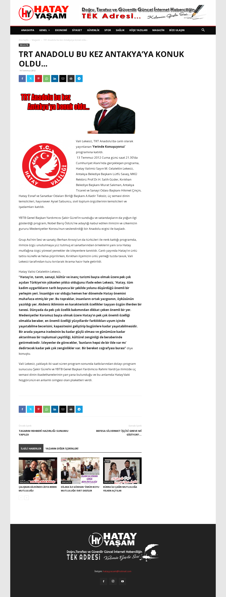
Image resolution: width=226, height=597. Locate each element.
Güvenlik (93, 30)
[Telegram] (79, 78)
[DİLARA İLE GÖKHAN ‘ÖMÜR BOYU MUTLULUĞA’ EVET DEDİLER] (80, 470)
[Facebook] (22, 78)
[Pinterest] (38, 78)
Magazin (158, 30)
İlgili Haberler (31, 448)
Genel (43, 30)
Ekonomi (61, 30)
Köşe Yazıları (138, 30)
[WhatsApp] (46, 78)
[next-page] (26, 498)
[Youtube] (122, 581)
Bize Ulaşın (177, 30)
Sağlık (120, 30)
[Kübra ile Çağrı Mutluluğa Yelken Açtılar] (122, 470)
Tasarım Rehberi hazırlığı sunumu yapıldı (43, 432)
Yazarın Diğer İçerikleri (62, 448)
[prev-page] (21, 498)
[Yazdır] (71, 78)
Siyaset (77, 30)
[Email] (62, 78)
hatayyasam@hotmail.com (117, 571)
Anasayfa (27, 30)
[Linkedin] (54, 78)
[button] (203, 30)
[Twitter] (30, 78)
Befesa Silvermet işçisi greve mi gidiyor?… (119, 432)
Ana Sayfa (23, 39)
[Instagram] (113, 581)
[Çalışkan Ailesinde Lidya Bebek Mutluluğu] (38, 470)
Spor (107, 30)
